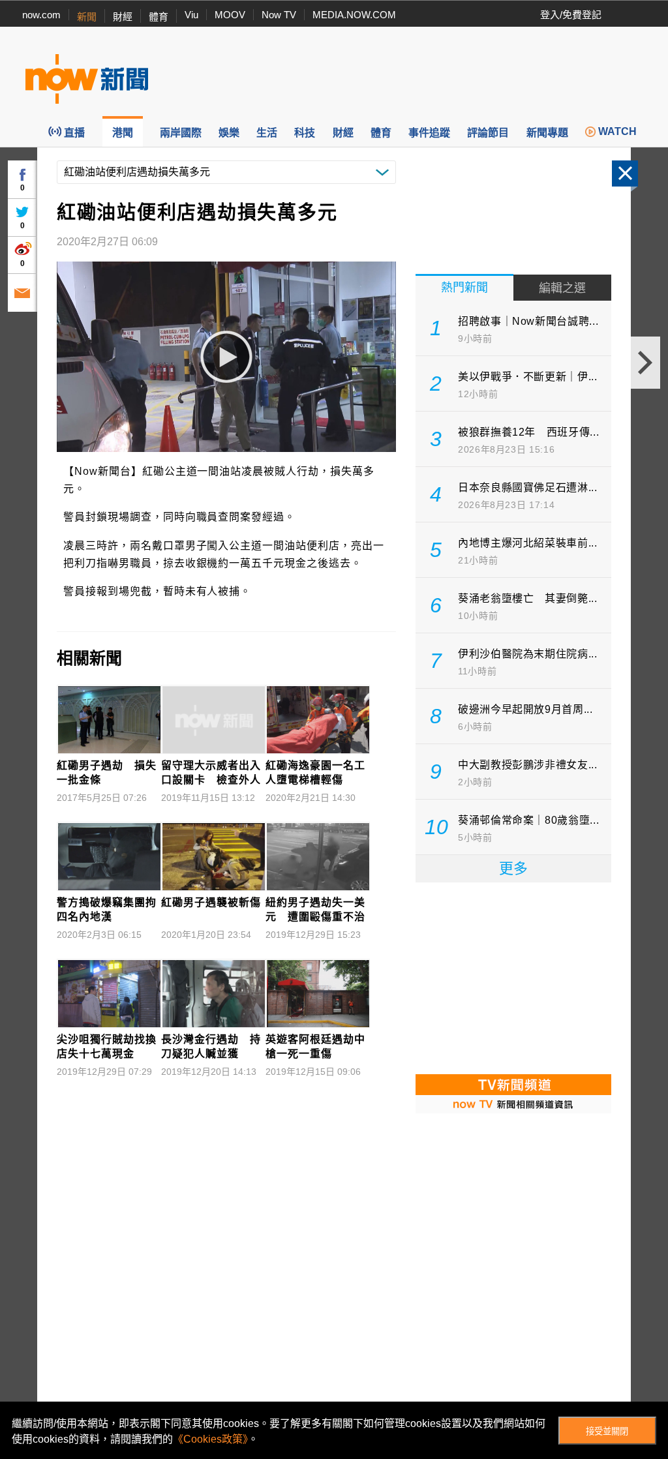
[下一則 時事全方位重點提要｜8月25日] (645, 363)
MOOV (230, 14)
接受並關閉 (607, 1431)
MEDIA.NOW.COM (354, 14)
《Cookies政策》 (210, 1439)
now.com (41, 14)
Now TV (279, 14)
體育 (158, 16)
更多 (513, 868)
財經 (122, 16)
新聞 (87, 16)
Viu (191, 14)
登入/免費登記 (570, 14)
